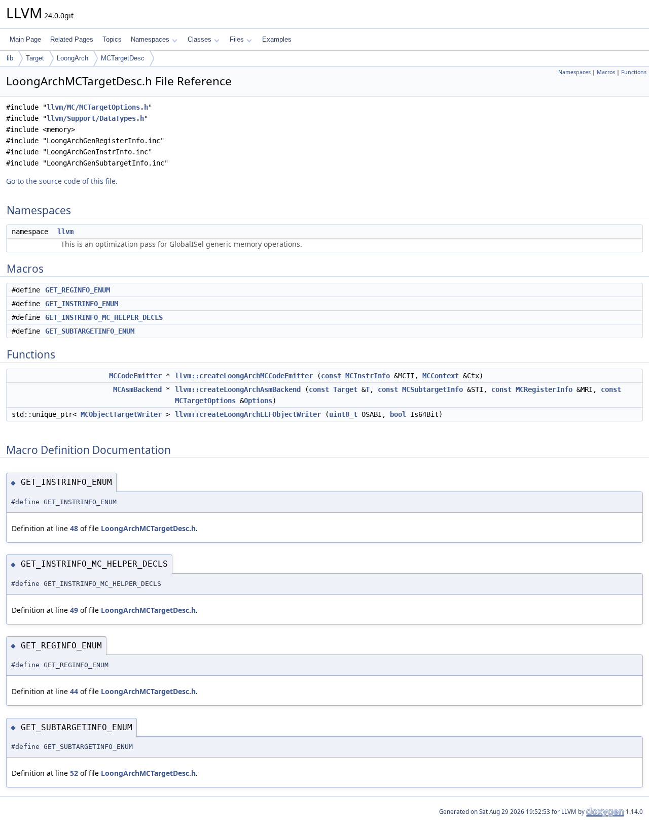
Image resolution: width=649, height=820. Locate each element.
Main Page (25, 39)
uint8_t (343, 414)
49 (74, 610)
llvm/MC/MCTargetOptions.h (97, 107)
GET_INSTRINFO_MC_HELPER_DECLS (104, 317)
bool (398, 414)
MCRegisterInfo (544, 389)
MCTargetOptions (205, 401)
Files (237, 39)
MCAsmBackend (137, 389)
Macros (606, 72)
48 (74, 528)
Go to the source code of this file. (62, 181)
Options (258, 401)
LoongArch (72, 58)
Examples (277, 39)
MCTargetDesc (123, 58)
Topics (112, 39)
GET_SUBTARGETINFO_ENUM (89, 331)
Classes (199, 39)
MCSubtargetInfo (432, 389)
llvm (65, 231)
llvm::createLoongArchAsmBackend (238, 389)
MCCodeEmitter (135, 376)
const (331, 376)
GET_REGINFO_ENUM (77, 290)
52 (74, 773)
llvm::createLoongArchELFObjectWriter (248, 414)
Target (35, 58)
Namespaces (150, 39)
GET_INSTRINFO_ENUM (81, 304)
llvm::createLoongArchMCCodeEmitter (244, 376)
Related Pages (71, 39)
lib (10, 58)
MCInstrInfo (367, 376)
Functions (633, 72)
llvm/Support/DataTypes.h (95, 118)
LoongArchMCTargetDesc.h (148, 528)
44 (74, 691)
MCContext (440, 376)
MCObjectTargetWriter (121, 414)
